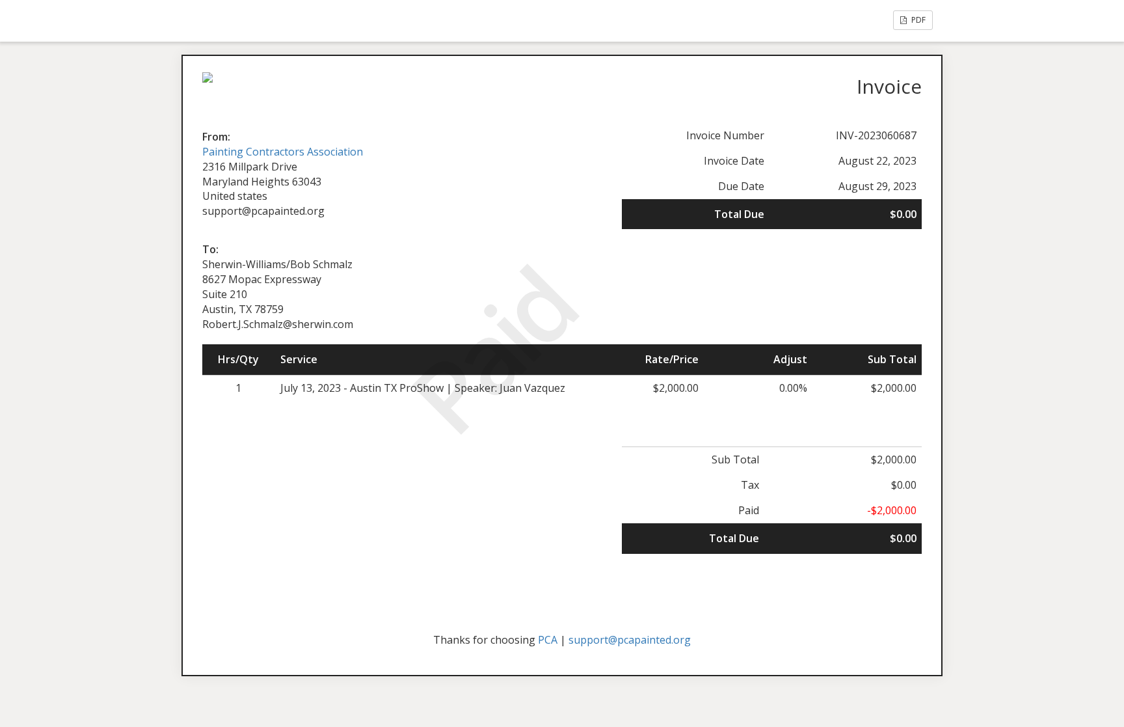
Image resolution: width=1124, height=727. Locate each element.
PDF (917, 19)
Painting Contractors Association (282, 151)
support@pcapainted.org (630, 640)
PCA (547, 640)
